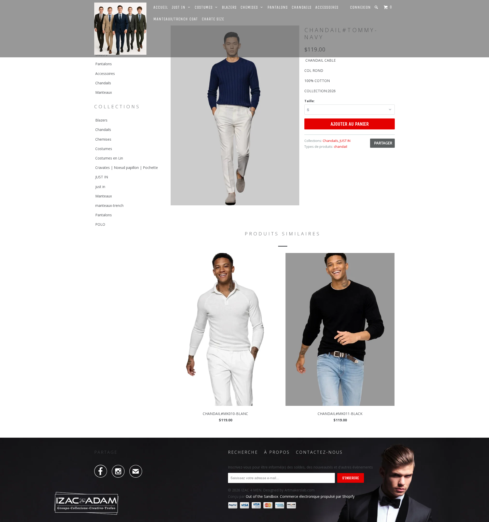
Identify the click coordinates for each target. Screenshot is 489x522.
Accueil (160, 7)
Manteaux (103, 92)
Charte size (213, 19)
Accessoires (326, 7)
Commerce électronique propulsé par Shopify (317, 496)
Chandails (301, 7)
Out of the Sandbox (262, 496)
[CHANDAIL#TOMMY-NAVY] (235, 115)
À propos (277, 452)
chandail (340, 146)
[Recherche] (377, 7)
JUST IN (101, 177)
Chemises (250, 7)
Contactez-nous (319, 452)
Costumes (205, 7)
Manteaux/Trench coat (175, 19)
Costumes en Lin (109, 158)
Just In (180, 7)
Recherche (243, 452)
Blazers (229, 7)
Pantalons (277, 7)
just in (100, 186)
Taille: (309, 101)
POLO (100, 224)
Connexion (360, 7)
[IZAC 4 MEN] (120, 28)
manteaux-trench (109, 205)
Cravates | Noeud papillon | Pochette (126, 167)
